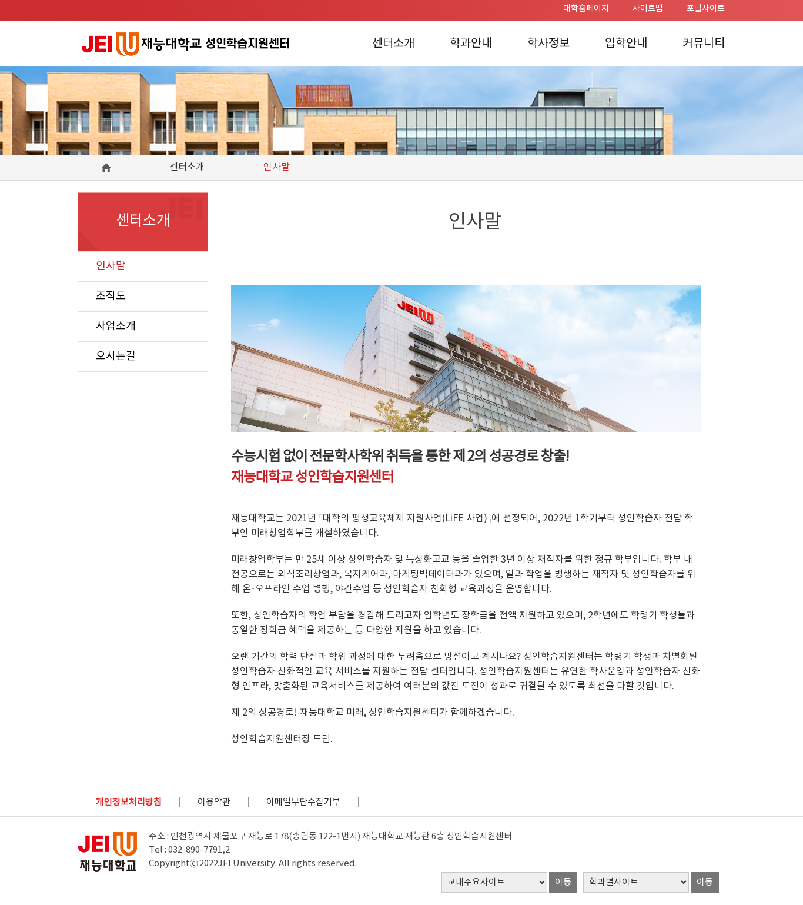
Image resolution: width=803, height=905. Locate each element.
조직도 (111, 296)
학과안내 (471, 44)
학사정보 (548, 44)
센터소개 (393, 44)
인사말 (111, 266)
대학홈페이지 (586, 9)
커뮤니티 (703, 44)
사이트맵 (648, 9)
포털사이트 (706, 9)
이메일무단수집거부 (303, 802)
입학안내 (626, 44)
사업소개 (116, 326)
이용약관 (214, 802)
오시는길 (116, 356)
